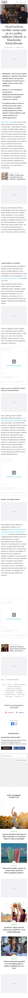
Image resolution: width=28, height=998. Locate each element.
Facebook (21, 712)
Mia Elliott (10, 47)
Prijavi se (6, 748)
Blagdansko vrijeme (7, 122)
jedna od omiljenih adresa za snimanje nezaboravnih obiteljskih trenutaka (13, 532)
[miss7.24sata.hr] (4, 2)
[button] (25, 2)
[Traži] (17, 2)
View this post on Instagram (14, 365)
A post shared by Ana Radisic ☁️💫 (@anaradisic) (14, 381)
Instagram (11, 712)
